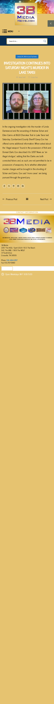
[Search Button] (44, 41)
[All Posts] (27, 199)
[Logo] (26, 14)
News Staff (22, 77)
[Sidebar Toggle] (51, 23)
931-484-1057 (11, 260)
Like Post (34, 77)
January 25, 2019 (21, 56)
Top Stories (34, 56)
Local (29, 56)
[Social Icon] (4, 186)
